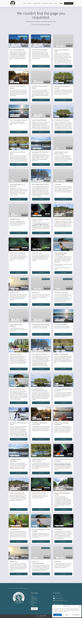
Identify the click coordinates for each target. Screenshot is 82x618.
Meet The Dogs (34, 602)
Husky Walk (57, 184)
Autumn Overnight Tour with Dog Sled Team (40, 220)
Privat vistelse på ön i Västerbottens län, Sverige (39, 390)
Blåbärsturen (13, 561)
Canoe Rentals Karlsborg (39, 120)
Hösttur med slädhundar (17, 493)
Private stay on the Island (61, 120)
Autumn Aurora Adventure (17, 253)
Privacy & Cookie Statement (41, 616)
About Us (33, 601)
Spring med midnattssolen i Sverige (62, 494)
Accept (57, 614)
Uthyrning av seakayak (60, 324)
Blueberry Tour (14, 292)
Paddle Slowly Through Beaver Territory (61, 153)
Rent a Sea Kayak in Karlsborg (18, 120)
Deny (67, 614)
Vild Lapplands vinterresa (39, 354)
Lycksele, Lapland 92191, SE (61, 600)
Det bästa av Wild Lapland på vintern (18, 423)
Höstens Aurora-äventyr (39, 493)
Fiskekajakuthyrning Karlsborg (40, 324)
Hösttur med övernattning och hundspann (63, 460)
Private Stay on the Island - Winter (62, 50)
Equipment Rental (36, 3)
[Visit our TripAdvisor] (62, 604)
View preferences (76, 614)
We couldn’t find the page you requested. (19, 588)
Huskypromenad (15, 529)
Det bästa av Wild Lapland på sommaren (62, 390)
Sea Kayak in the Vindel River (40, 152)
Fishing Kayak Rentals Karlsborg (16, 325)
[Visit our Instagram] (59, 604)
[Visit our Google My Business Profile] (56, 604)
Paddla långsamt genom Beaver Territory (39, 460)
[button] (79, 606)
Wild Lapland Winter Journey (40, 184)
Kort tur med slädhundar (17, 50)
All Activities (33, 597)
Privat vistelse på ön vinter (17, 389)
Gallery (32, 604)
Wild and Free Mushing (61, 292)
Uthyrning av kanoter (16, 354)
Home (24, 3)
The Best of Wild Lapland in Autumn (18, 87)
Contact (55, 3)
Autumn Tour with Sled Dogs (62, 219)
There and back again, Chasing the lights (60, 254)
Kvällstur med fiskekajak (61, 354)
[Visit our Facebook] (54, 604)
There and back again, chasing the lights (41, 530)
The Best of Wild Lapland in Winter (40, 87)
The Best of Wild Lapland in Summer (62, 87)
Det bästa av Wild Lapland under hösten (39, 423)
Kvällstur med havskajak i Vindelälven (61, 423)
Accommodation (44, 3)
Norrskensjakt (58, 529)
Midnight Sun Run (15, 219)
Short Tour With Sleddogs (39, 50)
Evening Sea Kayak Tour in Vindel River (17, 185)
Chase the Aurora (37, 253)
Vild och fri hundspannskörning (38, 562)
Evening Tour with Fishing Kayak (17, 153)
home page (46, 25)
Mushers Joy (35, 292)
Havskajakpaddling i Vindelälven (15, 460)
